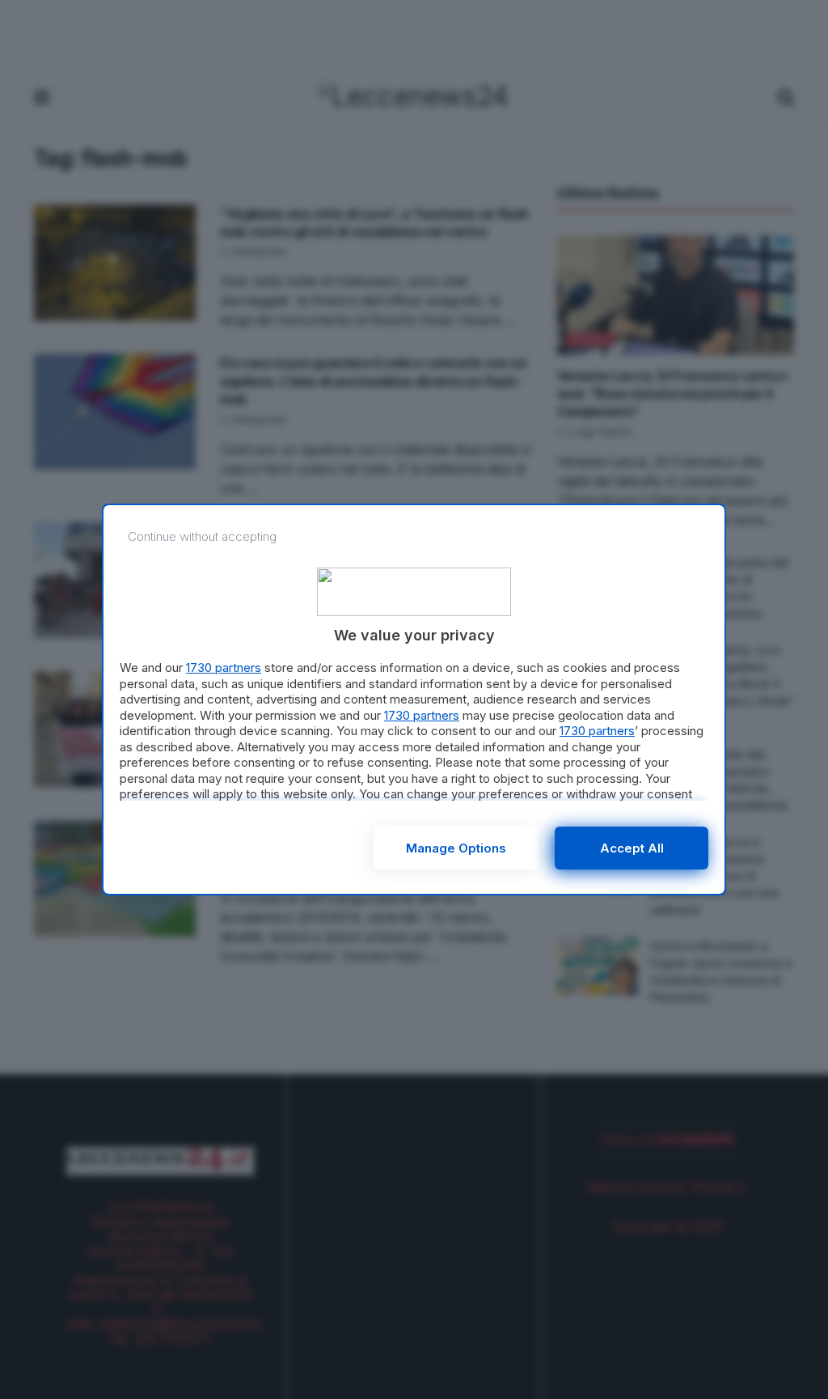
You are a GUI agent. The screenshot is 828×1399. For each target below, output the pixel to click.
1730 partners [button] (223, 667)
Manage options (456, 848)
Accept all (632, 848)
